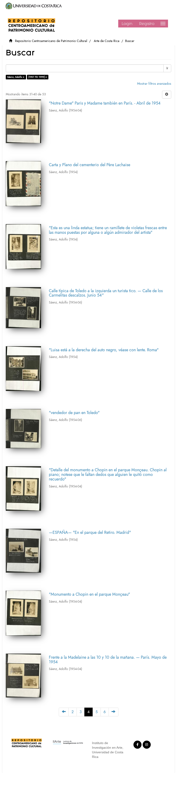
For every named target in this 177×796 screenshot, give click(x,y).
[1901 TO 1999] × (37, 77)
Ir (167, 68)
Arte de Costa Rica (106, 41)
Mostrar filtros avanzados (154, 83)
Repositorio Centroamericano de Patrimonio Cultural (51, 41)
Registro (146, 23)
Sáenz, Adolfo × (15, 77)
